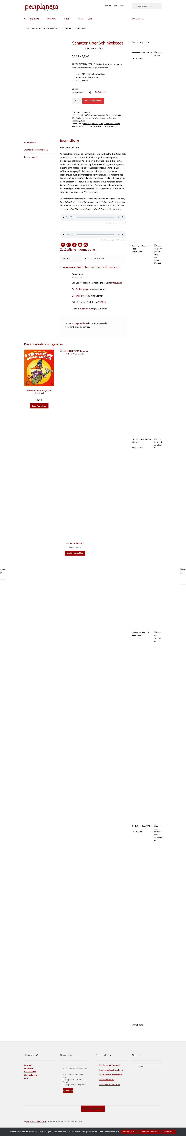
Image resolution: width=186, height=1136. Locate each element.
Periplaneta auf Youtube (109, 1084)
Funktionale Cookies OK (150, 1132)
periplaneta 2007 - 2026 (36, 1121)
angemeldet (80, 323)
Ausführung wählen (75, 553)
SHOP (66, 18)
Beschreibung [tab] (30, 142)
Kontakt (108, 6)
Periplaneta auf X (106, 1079)
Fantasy (75, 126)
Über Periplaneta (31, 18)
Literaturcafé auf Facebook (111, 1070)
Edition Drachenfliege (87, 118)
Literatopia (77, 295)
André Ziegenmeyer (109, 115)
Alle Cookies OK (129, 1132)
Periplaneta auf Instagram (110, 1074)
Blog (90, 18)
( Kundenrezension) (94, 48)
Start (28, 28)
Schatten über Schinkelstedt (105, 126)
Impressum (29, 1068)
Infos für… (51, 18)
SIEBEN (102, 302)
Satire (90, 126)
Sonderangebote (78, 121)
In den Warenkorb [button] (39, 406)
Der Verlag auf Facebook (109, 1065)
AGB (26, 1078)
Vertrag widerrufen (93, 1108)
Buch (101, 124)
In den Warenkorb (93, 100)
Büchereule (85, 308)
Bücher (121, 115)
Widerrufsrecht (31, 1075)
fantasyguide (116, 282)
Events (80, 18)
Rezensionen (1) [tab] (31, 157)
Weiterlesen (168, 1132)
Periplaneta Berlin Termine (72, 1080)
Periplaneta (83, 126)
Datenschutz (30, 1071)
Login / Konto (119, 6)
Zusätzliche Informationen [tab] (36, 149)
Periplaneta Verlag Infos (75, 1084)
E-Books (75, 118)
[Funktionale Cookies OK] (183, 1131)
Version (75, 89)
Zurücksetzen (101, 92)
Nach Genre (36, 28)
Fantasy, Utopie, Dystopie (53, 28)
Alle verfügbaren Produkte (91, 115)
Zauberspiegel (82, 289)
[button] (63, 245)
